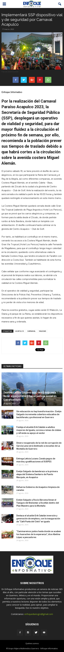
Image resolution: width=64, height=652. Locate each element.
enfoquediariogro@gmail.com (38, 614)
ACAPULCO (19, 331)
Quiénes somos (32, 643)
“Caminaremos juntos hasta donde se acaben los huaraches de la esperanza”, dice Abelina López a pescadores (38, 534)
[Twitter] (36, 633)
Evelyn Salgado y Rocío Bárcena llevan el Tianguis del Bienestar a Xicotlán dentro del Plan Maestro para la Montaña (37, 503)
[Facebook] (20, 633)
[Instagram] (28, 633)
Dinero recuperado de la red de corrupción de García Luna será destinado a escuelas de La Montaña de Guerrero (38, 446)
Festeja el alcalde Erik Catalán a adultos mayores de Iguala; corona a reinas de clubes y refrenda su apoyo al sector (38, 430)
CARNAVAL (31, 331)
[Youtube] (44, 633)
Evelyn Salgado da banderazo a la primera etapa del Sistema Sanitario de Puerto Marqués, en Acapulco (37, 474)
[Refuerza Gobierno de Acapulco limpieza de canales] (7, 490)
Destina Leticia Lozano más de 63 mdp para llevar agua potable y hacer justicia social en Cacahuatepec (30, 396)
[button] (60, 4)
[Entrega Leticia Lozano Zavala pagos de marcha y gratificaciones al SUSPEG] (7, 461)
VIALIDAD (42, 331)
